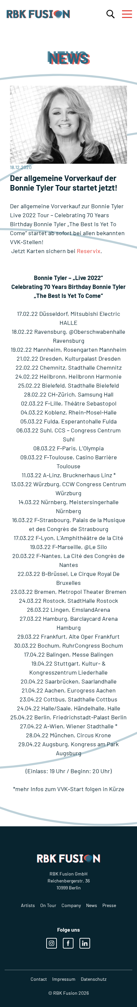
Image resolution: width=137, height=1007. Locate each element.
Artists (28, 905)
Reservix (88, 250)
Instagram (51, 943)
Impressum (63, 979)
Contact (39, 979)
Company (71, 905)
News (91, 905)
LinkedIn (84, 943)
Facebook (68, 943)
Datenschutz (93, 979)
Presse (109, 905)
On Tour (48, 905)
